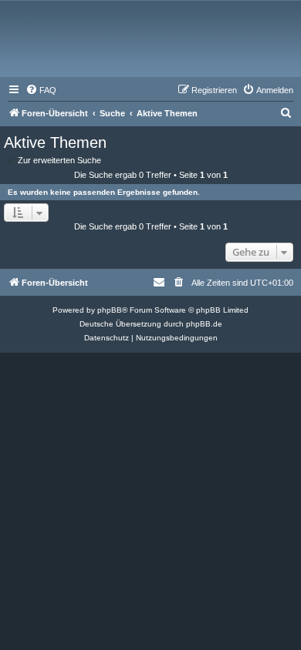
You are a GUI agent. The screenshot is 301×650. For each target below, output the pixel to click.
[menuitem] (40, 90)
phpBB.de (204, 324)
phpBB (109, 310)
